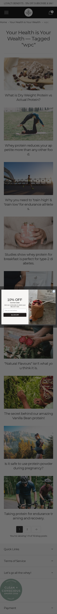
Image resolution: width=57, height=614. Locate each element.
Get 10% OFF (15, 315)
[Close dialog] (54, 291)
